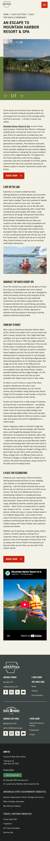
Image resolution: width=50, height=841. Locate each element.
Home (6, 14)
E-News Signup (37, 677)
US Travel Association (11, 828)
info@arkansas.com (10, 687)
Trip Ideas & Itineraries (14, 17)
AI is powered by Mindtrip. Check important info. (21, 784)
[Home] (6, 4)
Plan (30, 14)
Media (34, 686)
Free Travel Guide (38, 682)
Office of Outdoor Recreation (13, 801)
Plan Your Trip (18, 14)
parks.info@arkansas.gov (13, 728)
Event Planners (37, 695)
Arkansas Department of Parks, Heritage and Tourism (23, 797)
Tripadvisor (7, 823)
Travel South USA (10, 819)
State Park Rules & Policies (36, 724)
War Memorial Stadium (12, 806)
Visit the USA (8, 832)
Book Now (11, 175)
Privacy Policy (8, 770)
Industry (35, 691)
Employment (34, 730)
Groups (32, 734)
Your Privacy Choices (12, 775)
